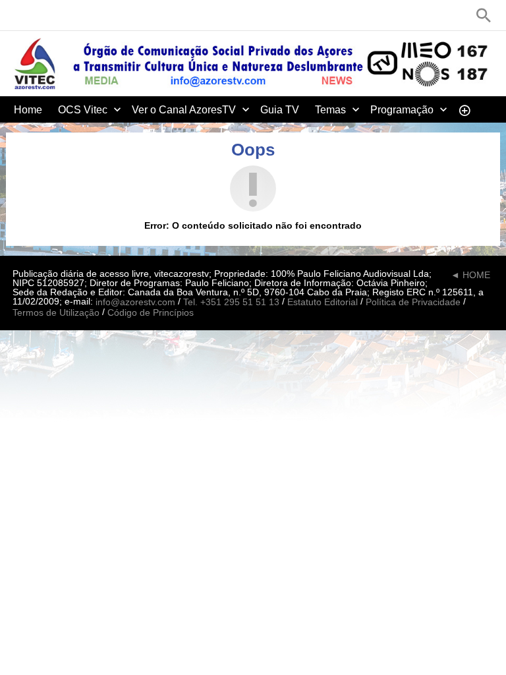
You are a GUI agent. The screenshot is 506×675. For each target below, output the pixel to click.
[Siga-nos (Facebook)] (19, 15)
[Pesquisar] (483, 15)
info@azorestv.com (135, 302)
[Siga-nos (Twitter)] (38, 15)
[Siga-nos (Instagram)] (78, 15)
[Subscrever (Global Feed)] (98, 15)
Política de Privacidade (413, 302)
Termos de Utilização (56, 312)
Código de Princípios (150, 312)
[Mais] (464, 109)
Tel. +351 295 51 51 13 (231, 302)
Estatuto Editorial (322, 302)
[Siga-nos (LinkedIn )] (58, 15)
